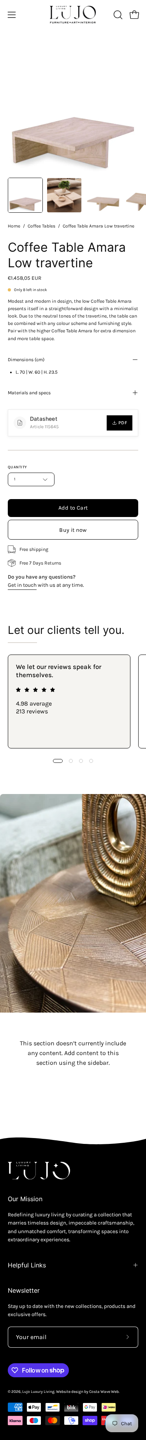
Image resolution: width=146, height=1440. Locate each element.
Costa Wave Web (104, 1391)
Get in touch (22, 585)
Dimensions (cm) (26, 359)
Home (14, 226)
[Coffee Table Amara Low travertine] (25, 195)
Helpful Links (27, 1265)
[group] (73, 701)
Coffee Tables (41, 226)
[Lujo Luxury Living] (73, 14)
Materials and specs (29, 392)
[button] (117, 14)
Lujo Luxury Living (38, 1391)
